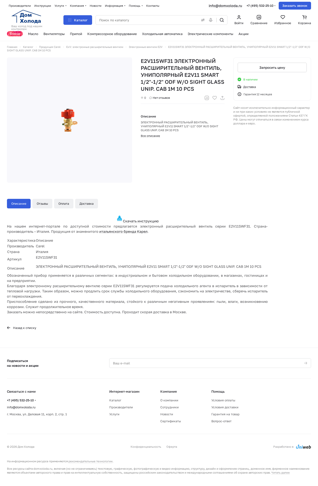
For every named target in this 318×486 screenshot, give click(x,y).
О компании (169, 400)
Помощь (218, 391)
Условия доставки (224, 407)
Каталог (115, 400)
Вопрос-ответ (221, 421)
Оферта (171, 446)
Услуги (114, 414)
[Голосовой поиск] (211, 20)
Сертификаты (170, 421)
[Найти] (221, 20)
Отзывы (42, 203)
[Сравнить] (207, 98)
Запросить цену (272, 67)
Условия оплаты (223, 400)
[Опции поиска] (202, 20)
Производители (121, 407)
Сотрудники (169, 407)
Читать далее (280, 472)
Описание (18, 203)
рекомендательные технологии (90, 461)
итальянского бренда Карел (123, 231)
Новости (166, 414)
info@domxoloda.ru (225, 5)
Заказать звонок (294, 5)
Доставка (87, 203)
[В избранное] (214, 98)
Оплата (63, 203)
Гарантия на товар (225, 414)
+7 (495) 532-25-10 (260, 5)
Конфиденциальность (146, 446)
